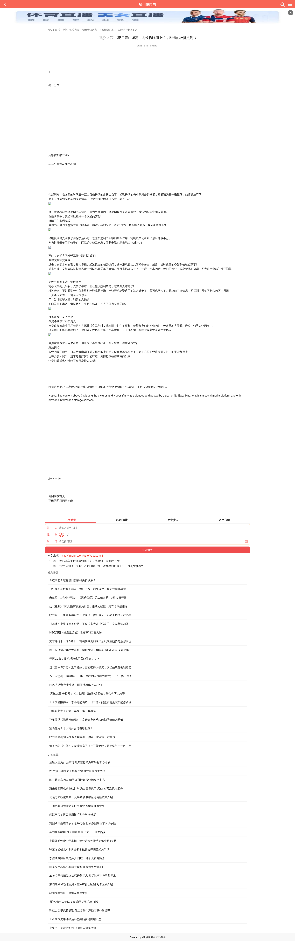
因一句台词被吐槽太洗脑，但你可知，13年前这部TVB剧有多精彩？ (90, 650)
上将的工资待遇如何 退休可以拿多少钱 (72, 928)
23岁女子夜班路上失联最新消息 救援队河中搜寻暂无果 (82, 875)
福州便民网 (147, 4)
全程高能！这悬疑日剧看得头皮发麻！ (72, 580)
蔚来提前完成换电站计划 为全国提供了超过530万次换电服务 (86, 788)
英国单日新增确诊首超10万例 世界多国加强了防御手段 (82, 823)
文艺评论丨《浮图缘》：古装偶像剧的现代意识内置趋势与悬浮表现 (90, 641)
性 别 (52, 534)
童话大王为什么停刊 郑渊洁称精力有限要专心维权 (79, 762)
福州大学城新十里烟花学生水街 (68, 893)
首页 (50, 29)
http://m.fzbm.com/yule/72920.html (82, 555)
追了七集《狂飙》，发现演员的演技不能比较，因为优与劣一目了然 (90, 746)
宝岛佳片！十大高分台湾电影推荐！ (71, 728)
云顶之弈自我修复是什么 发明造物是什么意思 (77, 806)
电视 (65, 29)
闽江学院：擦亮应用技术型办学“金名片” (73, 814)
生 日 (52, 541)
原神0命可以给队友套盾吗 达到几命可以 (73, 902)
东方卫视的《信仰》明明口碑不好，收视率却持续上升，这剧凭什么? (101, 566)
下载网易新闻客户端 (60, 500)
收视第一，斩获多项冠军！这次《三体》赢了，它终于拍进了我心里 (90, 615)
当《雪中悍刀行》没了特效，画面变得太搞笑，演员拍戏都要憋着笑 (90, 667)
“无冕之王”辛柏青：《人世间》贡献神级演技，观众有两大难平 (87, 693)
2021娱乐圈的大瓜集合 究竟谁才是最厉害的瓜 (77, 771)
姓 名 (52, 527)
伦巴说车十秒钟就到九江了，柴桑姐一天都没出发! (89, 561)
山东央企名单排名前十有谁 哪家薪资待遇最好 (77, 867)
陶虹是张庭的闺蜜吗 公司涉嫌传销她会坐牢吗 (77, 780)
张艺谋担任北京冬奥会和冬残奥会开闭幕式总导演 (79, 849)
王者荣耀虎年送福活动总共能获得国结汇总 (75, 919)
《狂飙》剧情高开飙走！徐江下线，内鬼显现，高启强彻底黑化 (87, 589)
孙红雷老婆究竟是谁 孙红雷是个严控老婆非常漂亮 (79, 910)
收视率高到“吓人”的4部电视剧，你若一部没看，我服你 (82, 737)
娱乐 (57, 29)
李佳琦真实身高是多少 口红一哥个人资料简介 (77, 858)
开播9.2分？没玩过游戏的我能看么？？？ (74, 658)
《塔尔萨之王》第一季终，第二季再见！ (74, 711)
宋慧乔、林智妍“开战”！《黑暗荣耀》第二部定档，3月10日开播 (88, 597)
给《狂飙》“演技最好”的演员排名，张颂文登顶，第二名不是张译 (88, 606)
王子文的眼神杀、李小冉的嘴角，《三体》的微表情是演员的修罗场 (90, 702)
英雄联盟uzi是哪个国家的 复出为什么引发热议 (77, 832)
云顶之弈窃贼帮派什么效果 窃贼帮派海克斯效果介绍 (81, 797)
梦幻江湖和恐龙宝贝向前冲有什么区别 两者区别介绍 (81, 884)
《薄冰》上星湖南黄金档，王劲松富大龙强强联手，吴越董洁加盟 (89, 624)
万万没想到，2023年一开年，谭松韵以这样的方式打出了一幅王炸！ (90, 676)
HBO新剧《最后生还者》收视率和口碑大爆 (75, 632)
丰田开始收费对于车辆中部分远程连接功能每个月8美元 (82, 841)
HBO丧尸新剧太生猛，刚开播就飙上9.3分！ (76, 685)
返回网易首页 (56, 496)
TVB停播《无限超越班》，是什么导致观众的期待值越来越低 (86, 719)
